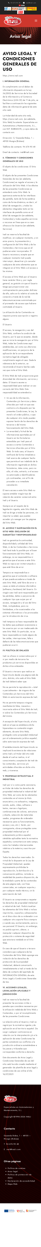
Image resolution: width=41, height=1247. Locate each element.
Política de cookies (16, 1168)
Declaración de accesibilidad (21, 1181)
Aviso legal (13, 1171)
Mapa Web (12, 1184)
